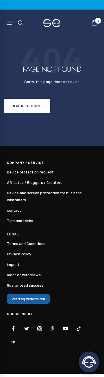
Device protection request (30, 171)
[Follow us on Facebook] (13, 328)
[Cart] (94, 22)
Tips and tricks (20, 220)
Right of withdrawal (24, 274)
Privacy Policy (19, 253)
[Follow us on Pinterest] (52, 328)
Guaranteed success (25, 285)
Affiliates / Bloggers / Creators (34, 182)
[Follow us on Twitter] (26, 328)
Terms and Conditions (26, 243)
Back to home (27, 106)
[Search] (20, 22)
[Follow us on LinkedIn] (13, 341)
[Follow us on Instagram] (39, 328)
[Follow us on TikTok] (78, 328)
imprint (13, 264)
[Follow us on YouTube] (65, 328)
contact (14, 210)
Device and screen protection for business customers (44, 196)
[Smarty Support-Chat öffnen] (89, 362)
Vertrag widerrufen (28, 298)
